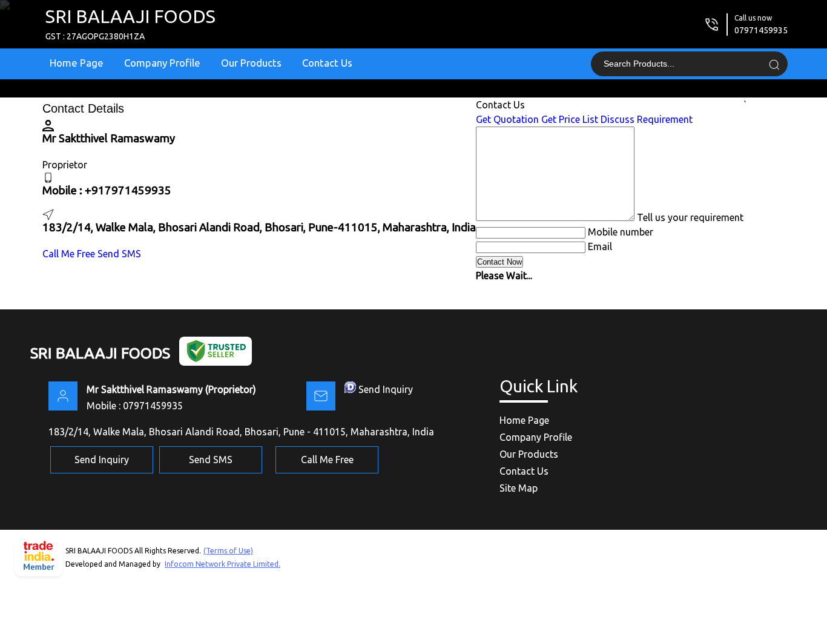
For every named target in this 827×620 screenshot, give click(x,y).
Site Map (518, 488)
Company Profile (162, 62)
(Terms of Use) (228, 551)
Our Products (251, 62)
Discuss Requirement (647, 119)
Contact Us (327, 62)
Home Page (77, 62)
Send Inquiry (385, 389)
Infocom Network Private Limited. (222, 564)
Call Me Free (68, 253)
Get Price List (569, 119)
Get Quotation (507, 119)
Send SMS (119, 253)
